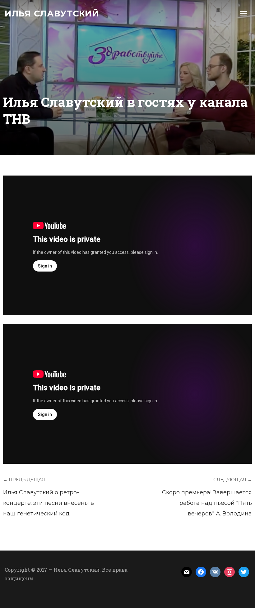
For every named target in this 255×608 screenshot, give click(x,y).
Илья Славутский (52, 13)
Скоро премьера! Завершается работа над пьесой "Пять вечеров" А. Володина (207, 503)
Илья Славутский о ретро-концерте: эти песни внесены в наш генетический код (48, 503)
